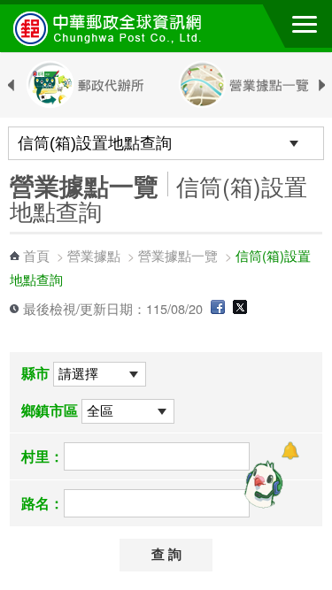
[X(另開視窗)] (240, 308)
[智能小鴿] (261, 483)
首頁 (36, 255)
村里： (42, 456)
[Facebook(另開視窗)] (218, 308)
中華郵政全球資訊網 (110, 28)
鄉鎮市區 (49, 410)
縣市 (35, 373)
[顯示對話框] (290, 451)
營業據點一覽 (178, 255)
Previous (10, 86)
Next (321, 86)
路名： (42, 503)
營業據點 (93, 255)
